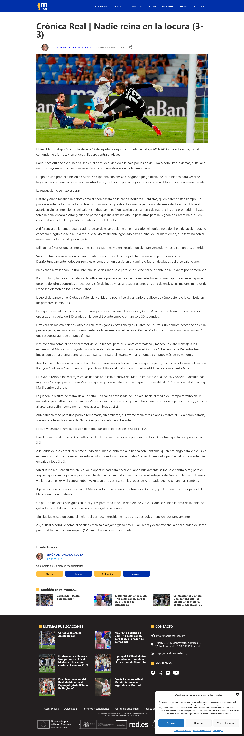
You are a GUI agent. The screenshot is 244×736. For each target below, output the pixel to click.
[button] (237, 695)
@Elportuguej (54, 558)
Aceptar (171, 723)
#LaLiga (49, 573)
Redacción (150, 708)
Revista (198, 6)
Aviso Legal (218, 730)
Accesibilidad (51, 708)
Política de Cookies (182, 730)
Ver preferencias (226, 723)
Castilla (152, 6)
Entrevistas (168, 6)
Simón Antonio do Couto (74, 47)
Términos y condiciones (95, 708)
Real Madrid (101, 6)
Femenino (137, 6)
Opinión (184, 6)
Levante (78, 573)
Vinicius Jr (136, 573)
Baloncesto (120, 6)
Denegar (198, 723)
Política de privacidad (202, 730)
